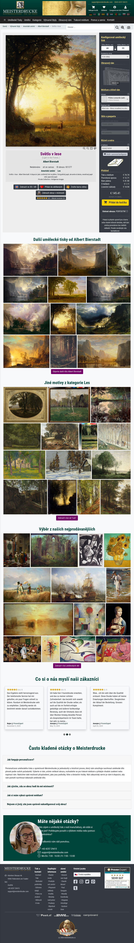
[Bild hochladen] (128, 27)
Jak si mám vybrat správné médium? (25, 795)
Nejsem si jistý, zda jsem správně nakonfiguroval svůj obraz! (37, 804)
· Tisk (36, 878)
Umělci (27, 20)
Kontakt (110, 20)
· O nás (37, 903)
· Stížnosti (38, 900)
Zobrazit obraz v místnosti (52, 193)
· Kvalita (50, 894)
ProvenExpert (20, 723)
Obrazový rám (65, 20)
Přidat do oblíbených (52, 187)
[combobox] (115, 57)
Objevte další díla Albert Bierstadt (67, 371)
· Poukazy (51, 903)
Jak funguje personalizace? (20, 759)
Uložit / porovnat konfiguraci (116, 154)
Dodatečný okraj (106, 53)
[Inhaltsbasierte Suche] (122, 27)
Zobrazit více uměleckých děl (67, 665)
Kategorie (37, 20)
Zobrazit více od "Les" (67, 518)
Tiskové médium (81, 20)
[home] (5, 20)
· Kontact (38, 875)
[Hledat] (117, 27)
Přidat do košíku (117, 202)
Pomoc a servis (98, 20)
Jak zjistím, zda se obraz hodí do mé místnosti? (30, 786)
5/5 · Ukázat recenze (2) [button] (56, 198)
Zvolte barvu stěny (77, 187)
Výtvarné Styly (50, 20)
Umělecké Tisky (15, 20)
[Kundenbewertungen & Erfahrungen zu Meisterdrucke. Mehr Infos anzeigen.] (117, 877)
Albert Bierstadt (51, 161)
